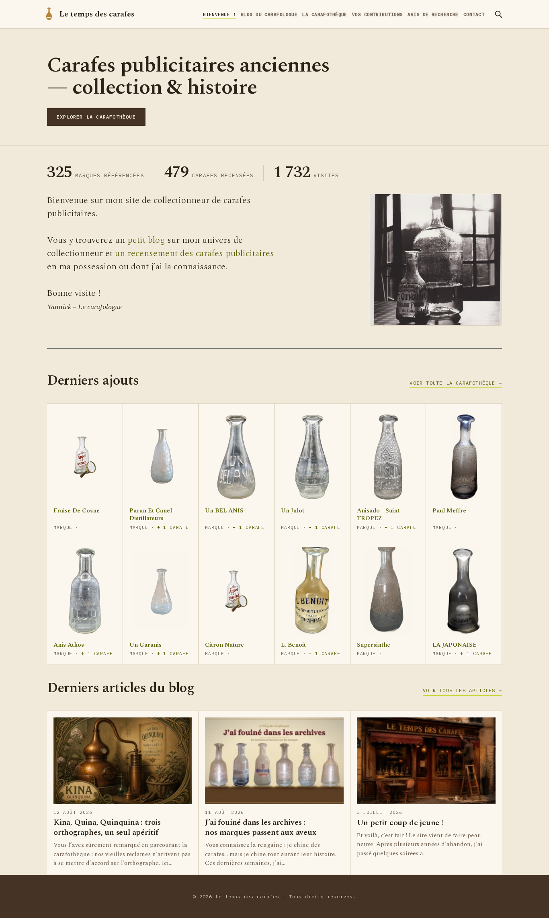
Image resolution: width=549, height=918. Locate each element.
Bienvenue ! (219, 14)
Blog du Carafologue (269, 14)
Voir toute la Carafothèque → (456, 383)
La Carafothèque (324, 14)
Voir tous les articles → (462, 690)
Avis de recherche (433, 14)
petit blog (146, 240)
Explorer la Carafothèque (96, 117)
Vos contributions (377, 14)
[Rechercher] (498, 14)
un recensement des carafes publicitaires (194, 253)
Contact (473, 14)
